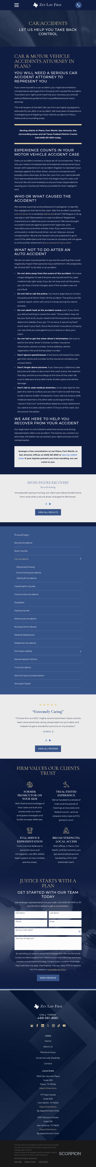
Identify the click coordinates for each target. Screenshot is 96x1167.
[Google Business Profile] (31, 1025)
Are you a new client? (24, 930)
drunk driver (22, 214)
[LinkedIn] (42, 1025)
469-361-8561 (47, 1018)
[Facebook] (37, 1025)
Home (48, 1041)
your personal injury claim (58, 243)
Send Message (48, 978)
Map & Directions (48, 1088)
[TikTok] (58, 1025)
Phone (18, 922)
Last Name (54, 913)
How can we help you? (25, 939)
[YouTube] (64, 1025)
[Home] (47, 5)
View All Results (48, 512)
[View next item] (50, 504)
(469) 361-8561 (46, 137)
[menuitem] (48, 543)
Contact (48, 1063)
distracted (49, 214)
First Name (20, 913)
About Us (48, 1046)
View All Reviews (48, 749)
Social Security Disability (48, 1058)
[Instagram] (53, 1025)
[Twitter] (48, 1025)
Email (52, 922)
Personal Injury (48, 1052)
